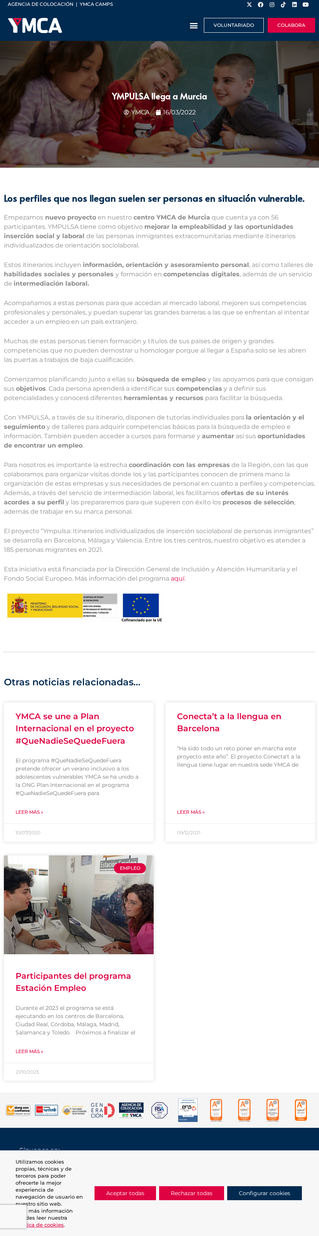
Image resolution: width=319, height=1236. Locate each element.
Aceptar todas (125, 1193)
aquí (177, 578)
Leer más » (29, 812)
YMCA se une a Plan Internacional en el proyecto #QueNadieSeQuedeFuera (75, 728)
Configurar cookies (264, 1193)
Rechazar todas (191, 1193)
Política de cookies (40, 1225)
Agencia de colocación (41, 4)
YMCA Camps (96, 4)
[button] (193, 25)
